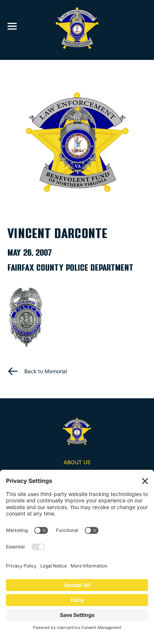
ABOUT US (77, 462)
